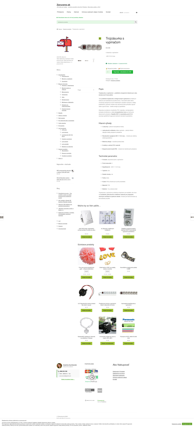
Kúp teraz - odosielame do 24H (122, 72)
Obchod (76, 12)
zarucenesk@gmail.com (65, 375)
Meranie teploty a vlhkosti (66, 88)
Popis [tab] (79, 90)
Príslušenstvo (65, 76)
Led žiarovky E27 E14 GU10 (67, 135)
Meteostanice (65, 92)
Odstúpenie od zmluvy (119, 373)
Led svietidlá (65, 144)
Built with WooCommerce (63, 418)
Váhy (63, 97)
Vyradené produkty (67, 156)
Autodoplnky (61, 75)
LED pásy (64, 130)
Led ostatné (65, 141)
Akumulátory (65, 150)
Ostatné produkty (67, 29)
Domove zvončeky (66, 153)
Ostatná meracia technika (66, 109)
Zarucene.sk (63, 4)
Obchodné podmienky (119, 375)
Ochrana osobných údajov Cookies (92, 12)
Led (59, 221)
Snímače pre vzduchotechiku (66, 105)
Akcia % (60, 158)
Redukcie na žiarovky (67, 146)
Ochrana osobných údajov (120, 377)
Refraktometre (65, 99)
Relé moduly (61, 118)
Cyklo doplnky (62, 123)
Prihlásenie (60, 12)
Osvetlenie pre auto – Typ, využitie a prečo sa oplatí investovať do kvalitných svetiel (65, 196)
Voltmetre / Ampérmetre (68, 85)
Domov (60, 29)
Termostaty (65, 94)
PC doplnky (61, 125)
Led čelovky (65, 132)
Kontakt (108, 12)
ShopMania (103, 401)
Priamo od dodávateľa (107, 343)
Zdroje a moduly (62, 115)
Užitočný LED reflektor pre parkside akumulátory (65, 205)
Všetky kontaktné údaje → (68, 379)
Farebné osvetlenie (67, 139)
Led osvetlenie (62, 128)
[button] (100, 38)
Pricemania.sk (101, 400)
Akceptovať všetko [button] (187, 424)
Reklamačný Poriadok (119, 371)
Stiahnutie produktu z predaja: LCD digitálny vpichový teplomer (66, 214)
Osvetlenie (64, 81)
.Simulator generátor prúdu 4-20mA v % (66, 209)
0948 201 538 (63, 371)
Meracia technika (62, 223)
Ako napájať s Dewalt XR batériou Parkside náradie (65, 201)
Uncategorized (62, 228)
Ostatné (60, 226)
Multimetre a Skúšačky (68, 102)
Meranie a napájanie (67, 79)
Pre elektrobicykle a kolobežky (66, 120)
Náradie (60, 113)
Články (69, 12)
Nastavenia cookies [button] (176, 424)
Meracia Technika (62, 84)
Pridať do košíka (86, 237)
